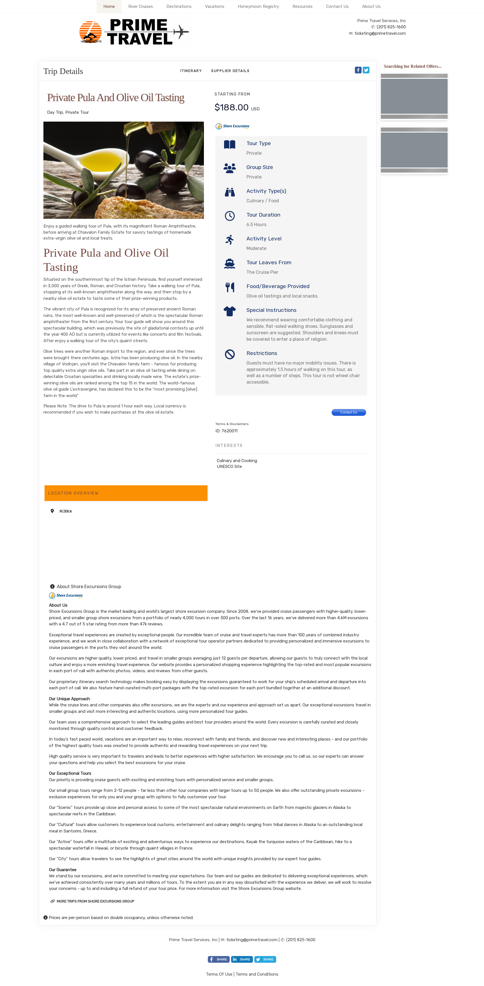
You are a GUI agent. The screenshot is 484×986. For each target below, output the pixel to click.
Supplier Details (230, 71)
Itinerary (191, 71)
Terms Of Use (219, 974)
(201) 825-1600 (391, 26)
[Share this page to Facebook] (358, 70)
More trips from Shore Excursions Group (95, 901)
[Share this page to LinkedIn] (242, 959)
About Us (371, 6)
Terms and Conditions (257, 974)
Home (109, 6)
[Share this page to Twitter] (366, 70)
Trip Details (63, 71)
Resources (302, 6)
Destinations (179, 6)
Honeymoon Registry (258, 6)
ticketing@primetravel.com (380, 33)
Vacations (214, 6)
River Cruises (140, 6)
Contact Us (337, 6)
